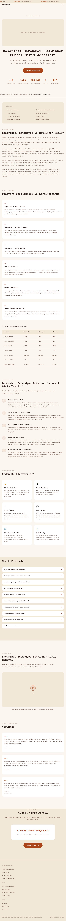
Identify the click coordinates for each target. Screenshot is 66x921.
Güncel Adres (6, 895)
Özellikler (5, 872)
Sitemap (4, 903)
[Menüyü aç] (62, 5)
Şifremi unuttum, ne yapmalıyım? (33, 594)
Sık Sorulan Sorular (13, 116)
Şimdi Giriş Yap (33, 845)
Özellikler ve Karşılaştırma (45, 110)
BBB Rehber (6, 5)
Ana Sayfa (2, 94)
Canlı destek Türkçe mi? (33, 626)
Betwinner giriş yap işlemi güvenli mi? (33, 582)
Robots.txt (5, 906)
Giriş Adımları (11, 113)
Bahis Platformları (12, 94)
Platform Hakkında (12, 110)
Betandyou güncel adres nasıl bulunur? (33, 576)
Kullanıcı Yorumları (13, 119)
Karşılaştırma (23, 94)
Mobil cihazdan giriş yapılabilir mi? (33, 601)
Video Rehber (40, 116)
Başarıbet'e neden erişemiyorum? (33, 569)
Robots (62, 917)
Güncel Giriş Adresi (42, 119)
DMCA (51, 917)
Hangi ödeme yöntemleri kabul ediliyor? (33, 607)
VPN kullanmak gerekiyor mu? (33, 588)
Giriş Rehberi (33, 94)
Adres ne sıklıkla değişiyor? (33, 619)
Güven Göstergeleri (42, 113)
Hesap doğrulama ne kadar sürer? (33, 613)
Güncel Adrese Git (33, 70)
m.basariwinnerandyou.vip (33, 830)
